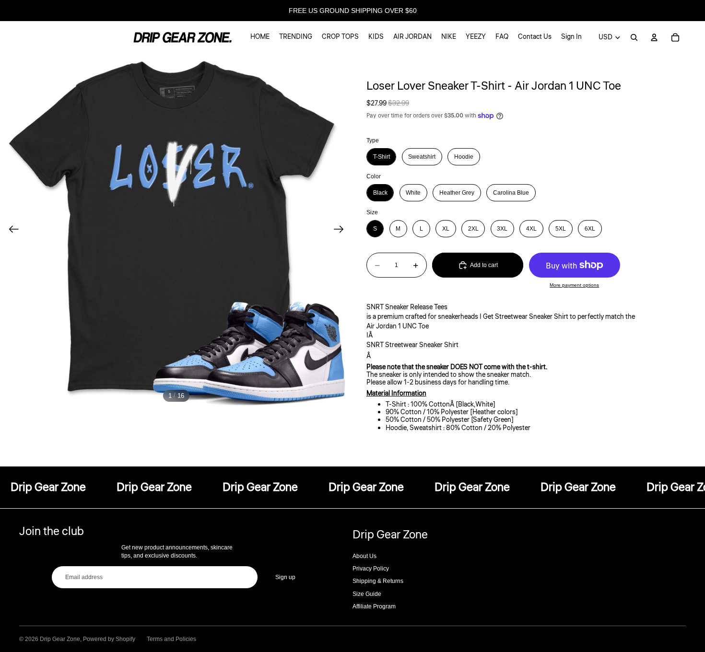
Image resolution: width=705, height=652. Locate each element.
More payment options (574, 285)
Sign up (285, 577)
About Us (364, 556)
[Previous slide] (11, 230)
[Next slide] (341, 230)
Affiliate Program (374, 606)
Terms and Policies (171, 639)
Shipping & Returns (377, 581)
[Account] (654, 37)
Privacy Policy (370, 568)
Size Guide (366, 594)
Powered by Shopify (109, 639)
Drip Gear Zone (60, 639)
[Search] (634, 37)
